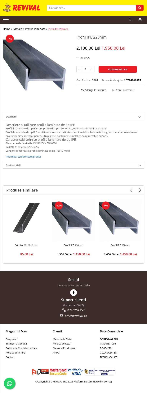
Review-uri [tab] (13, 165)
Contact (10, 357)
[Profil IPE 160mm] (73, 220)
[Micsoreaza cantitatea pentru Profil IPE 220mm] (79, 69)
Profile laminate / (36, 29)
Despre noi (12, 339)
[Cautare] (140, 8)
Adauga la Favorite (95, 90)
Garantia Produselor (64, 348)
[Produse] (6, 21)
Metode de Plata (62, 339)
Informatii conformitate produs (23, 156)
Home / (8, 29)
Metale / (19, 29)
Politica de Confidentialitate (21, 348)
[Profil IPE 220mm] (37, 68)
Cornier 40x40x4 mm (26, 245)
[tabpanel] (37, 68)
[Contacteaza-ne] (130, 20)
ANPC (56, 352)
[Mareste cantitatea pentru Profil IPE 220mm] (92, 69)
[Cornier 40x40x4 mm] (26, 220)
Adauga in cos (117, 69)
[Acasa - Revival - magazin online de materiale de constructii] (22, 8)
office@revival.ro (75, 316)
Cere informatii (124, 90)
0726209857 (76, 310)
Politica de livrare (15, 352)
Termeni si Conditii (16, 343)
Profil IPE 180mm (120, 245)
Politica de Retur (62, 343)
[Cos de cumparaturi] (140, 20)
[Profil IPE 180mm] (120, 220)
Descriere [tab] (11, 116)
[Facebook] (73, 292)
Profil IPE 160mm (73, 245)
